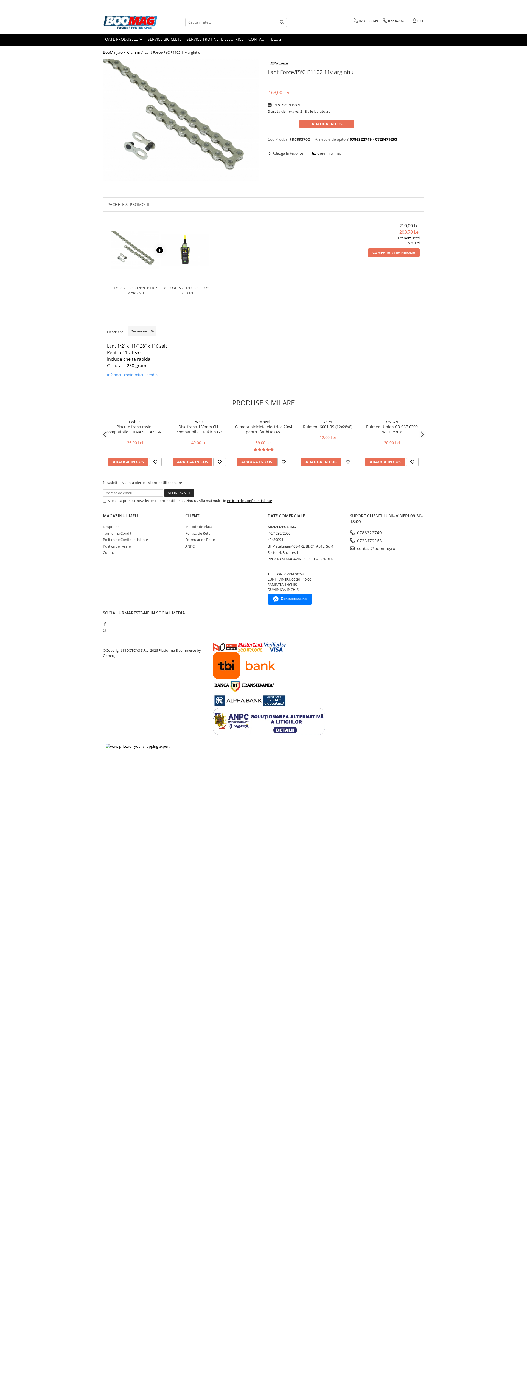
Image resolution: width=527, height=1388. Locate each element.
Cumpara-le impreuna (393, 252)
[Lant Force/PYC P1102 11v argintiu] (181, 120)
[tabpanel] (181, 120)
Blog (276, 39)
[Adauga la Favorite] (155, 462)
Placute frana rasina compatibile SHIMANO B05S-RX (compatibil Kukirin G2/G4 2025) (135, 429)
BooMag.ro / (114, 52)
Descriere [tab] (115, 331)
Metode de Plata (198, 526)
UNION (392, 421)
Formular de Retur (200, 539)
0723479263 (369, 540)
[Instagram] (104, 630)
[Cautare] (282, 22)
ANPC (190, 546)
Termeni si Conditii (118, 533)
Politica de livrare (117, 546)
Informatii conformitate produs (132, 374)
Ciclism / (135, 52)
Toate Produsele (121, 39)
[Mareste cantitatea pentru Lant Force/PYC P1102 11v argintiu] (290, 124)
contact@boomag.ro (375, 548)
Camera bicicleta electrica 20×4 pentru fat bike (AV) (263, 429)
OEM (328, 421)
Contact (257, 39)
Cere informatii (329, 153)
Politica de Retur (198, 533)
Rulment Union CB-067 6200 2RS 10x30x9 (392, 429)
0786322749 (369, 532)
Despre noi (111, 526)
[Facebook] (104, 623)
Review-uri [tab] (142, 331)
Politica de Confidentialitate (249, 500)
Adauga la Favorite (287, 153)
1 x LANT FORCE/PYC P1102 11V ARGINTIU (135, 290)
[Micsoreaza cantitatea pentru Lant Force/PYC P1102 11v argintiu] (272, 124)
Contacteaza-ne (294, 599)
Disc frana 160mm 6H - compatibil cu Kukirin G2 (199, 429)
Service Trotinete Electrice (215, 39)
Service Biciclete (165, 39)
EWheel (135, 421)
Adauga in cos (327, 123)
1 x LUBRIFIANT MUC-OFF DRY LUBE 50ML (185, 290)
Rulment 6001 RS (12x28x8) (327, 426)
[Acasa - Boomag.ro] (130, 22)
